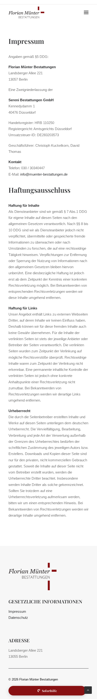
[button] (86, 12)
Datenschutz (18, 618)
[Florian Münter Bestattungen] (18, 12)
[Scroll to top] (88, 690)
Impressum (17, 611)
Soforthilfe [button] (49, 691)
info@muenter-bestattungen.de (44, 174)
